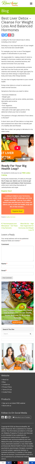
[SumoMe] (32, 462)
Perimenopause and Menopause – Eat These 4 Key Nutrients (9, 226)
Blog (3, 382)
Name (4, 264)
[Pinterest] (20, 462)
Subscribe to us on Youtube (22, 417)
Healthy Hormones (10, 217)
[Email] (26, 462)
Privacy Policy (7, 387)
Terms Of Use (7, 389)
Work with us (6, 406)
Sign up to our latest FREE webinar (13, 403)
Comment (5, 244)
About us (5, 379)
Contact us (6, 384)
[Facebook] (9, 462)
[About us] (17, 357)
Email (4, 271)
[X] (15, 462)
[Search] (30, 334)
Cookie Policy (6, 392)
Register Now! (17, 211)
